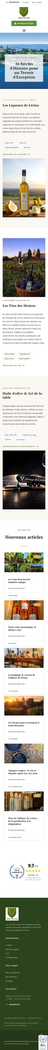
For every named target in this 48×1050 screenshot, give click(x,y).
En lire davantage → (17, 588)
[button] (24, 30)
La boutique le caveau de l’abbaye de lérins (21, 676)
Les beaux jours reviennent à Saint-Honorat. (23, 724)
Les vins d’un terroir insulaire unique (19, 581)
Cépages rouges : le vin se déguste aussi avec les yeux (23, 772)
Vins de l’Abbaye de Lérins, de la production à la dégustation (22, 821)
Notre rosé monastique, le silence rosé (22, 628)
